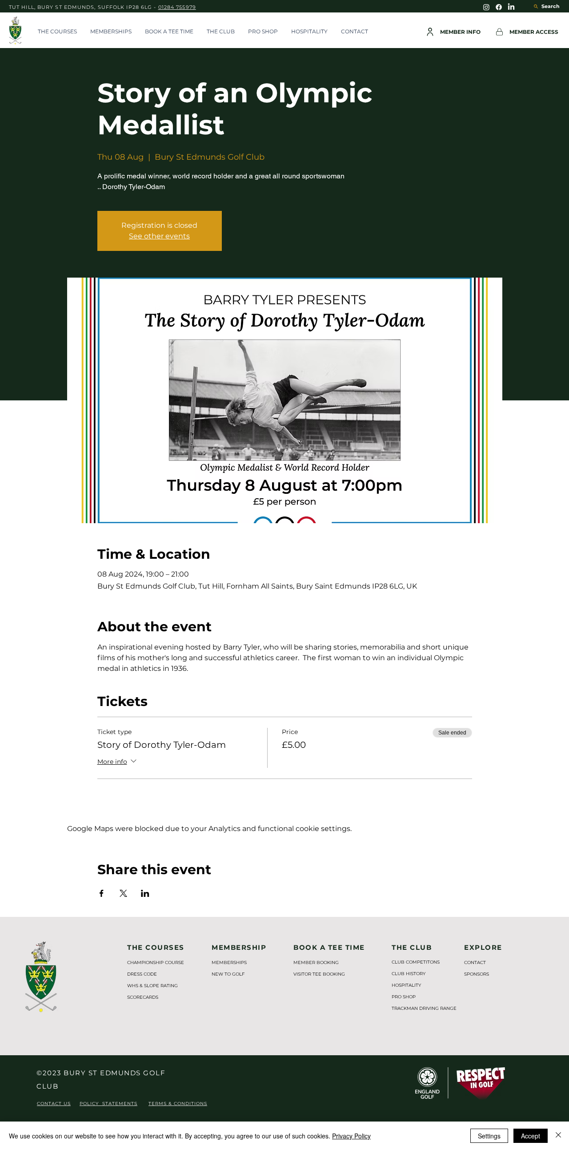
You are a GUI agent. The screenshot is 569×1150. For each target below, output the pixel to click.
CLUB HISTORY (408, 973)
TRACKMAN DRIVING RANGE (420, 1008)
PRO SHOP (404, 997)
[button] (57, 31)
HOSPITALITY (406, 985)
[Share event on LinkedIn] (145, 893)
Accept (530, 1135)
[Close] (558, 1136)
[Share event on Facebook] (101, 893)
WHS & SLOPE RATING (152, 986)
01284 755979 (177, 7)
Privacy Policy (351, 1135)
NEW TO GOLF (228, 974)
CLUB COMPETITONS (416, 962)
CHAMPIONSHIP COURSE (155, 962)
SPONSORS (476, 974)
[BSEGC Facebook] (499, 7)
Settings (489, 1135)
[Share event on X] (123, 893)
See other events (159, 236)
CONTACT (475, 962)
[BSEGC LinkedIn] (511, 7)
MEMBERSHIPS (229, 962)
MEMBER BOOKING (316, 962)
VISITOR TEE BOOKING (319, 974)
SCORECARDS (142, 997)
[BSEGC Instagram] (486, 7)
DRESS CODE (142, 974)
